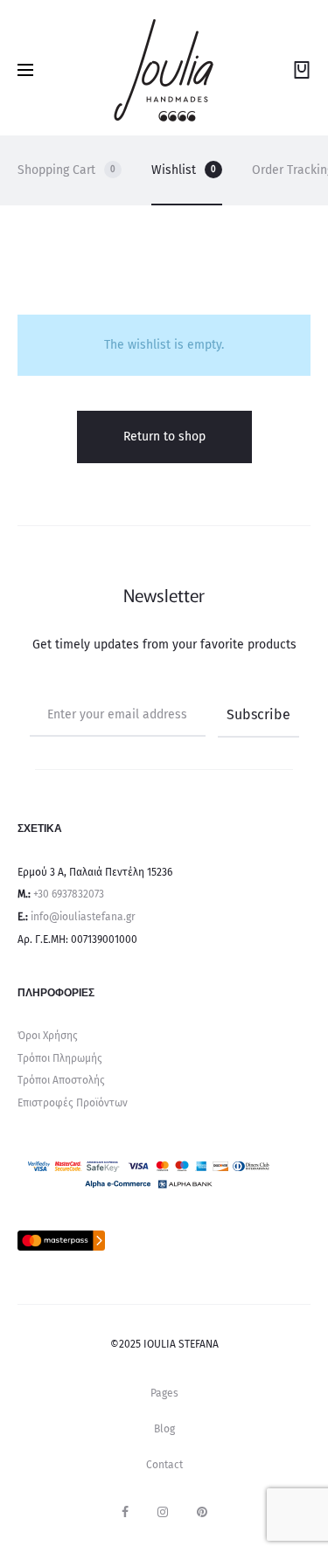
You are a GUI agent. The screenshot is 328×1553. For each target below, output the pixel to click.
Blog (164, 1429)
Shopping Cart (66, 170)
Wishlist (183, 170)
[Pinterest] (202, 1512)
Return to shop (164, 436)
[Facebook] (125, 1512)
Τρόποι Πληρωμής (59, 1058)
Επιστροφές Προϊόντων (72, 1103)
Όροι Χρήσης (47, 1036)
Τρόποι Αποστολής (61, 1080)
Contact (164, 1465)
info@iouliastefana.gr (83, 917)
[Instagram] (162, 1512)
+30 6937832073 (68, 894)
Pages (164, 1393)
